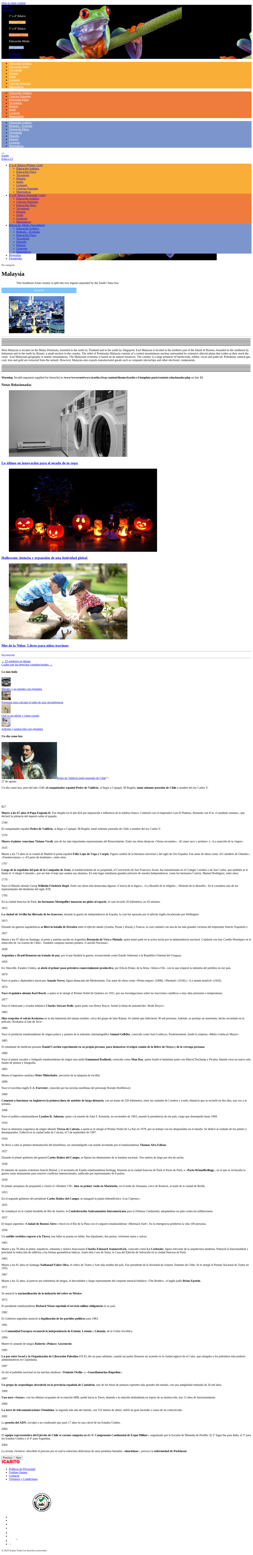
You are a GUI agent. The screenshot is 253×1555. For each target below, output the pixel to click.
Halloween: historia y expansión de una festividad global (44, 558)
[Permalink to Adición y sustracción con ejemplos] (6, 725)
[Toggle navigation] (2, 153)
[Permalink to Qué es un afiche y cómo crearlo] (6, 712)
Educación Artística (20, 63)
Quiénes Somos (18, 1472)
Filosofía (14, 136)
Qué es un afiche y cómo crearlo (20, 715)
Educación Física (19, 66)
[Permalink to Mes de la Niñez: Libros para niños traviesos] (68, 638)
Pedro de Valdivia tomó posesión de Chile (81, 778)
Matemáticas (16, 86)
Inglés (12, 76)
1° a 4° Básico (26, 165)
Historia (13, 73)
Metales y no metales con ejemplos (21, 689)
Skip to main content (13, 3)
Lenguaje (14, 80)
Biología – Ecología (20, 126)
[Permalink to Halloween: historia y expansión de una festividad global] (83, 550)
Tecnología (15, 70)
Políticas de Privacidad (22, 1469)
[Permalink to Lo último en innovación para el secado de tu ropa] (68, 455)
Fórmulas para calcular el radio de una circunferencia (32, 702)
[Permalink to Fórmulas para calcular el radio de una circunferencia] (6, 699)
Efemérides (15, 57)
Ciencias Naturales (20, 83)
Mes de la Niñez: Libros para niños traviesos (35, 645)
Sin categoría (8, 654)
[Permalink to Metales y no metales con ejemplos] (6, 685)
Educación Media (27, 225)
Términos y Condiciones (23, 1479)
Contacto (14, 1475)
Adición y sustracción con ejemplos (22, 729)
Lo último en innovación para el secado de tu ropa (39, 463)
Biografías (15, 53)
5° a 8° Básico (27, 195)
